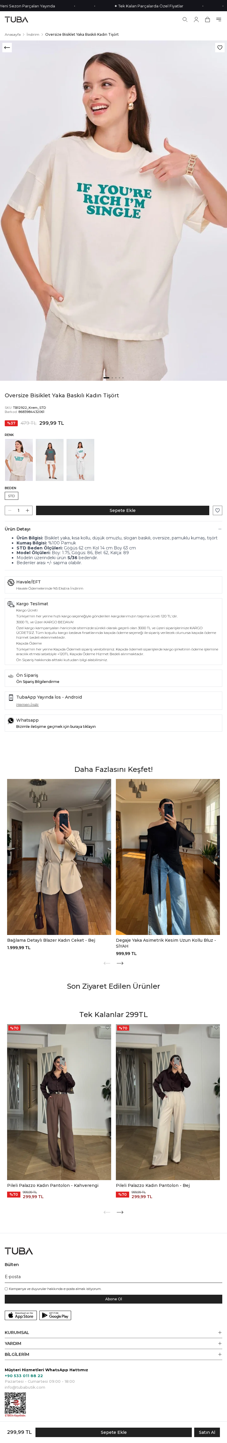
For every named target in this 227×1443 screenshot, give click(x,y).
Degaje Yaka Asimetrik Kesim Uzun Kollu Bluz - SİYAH (166, 943)
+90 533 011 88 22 (24, 1375)
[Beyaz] (80, 460)
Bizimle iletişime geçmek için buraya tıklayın (56, 726)
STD (11, 496)
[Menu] (218, 19)
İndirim (33, 34)
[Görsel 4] (119, 377)
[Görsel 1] (106, 377)
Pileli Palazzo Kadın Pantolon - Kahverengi (52, 1185)
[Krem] (19, 460)
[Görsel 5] (123, 377)
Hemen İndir (27, 704)
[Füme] (49, 460)
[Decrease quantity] (9, 510)
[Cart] (207, 19)
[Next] (120, 963)
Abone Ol (113, 1299)
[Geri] (7, 47)
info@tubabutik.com (25, 1387)
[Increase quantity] (27, 510)
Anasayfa (13, 34)
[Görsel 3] (115, 377)
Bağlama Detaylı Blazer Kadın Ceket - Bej (51, 940)
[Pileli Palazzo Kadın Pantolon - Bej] (168, 1102)
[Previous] (107, 963)
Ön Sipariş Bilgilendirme (37, 681)
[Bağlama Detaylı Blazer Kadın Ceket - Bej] (59, 857)
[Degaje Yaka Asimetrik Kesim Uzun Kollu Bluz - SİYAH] (168, 857)
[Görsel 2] (112, 377)
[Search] (185, 19)
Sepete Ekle (123, 510)
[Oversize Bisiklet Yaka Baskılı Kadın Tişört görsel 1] (113, 210)
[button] (113, 1332)
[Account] (196, 19)
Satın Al (207, 1432)
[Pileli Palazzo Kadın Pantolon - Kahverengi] (59, 1102)
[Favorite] (107, 782)
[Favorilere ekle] (220, 47)
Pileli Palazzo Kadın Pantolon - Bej (153, 1185)
